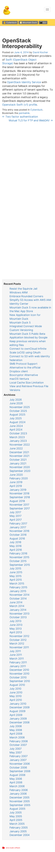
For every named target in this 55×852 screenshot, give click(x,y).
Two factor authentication (20, 116)
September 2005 (20, 805)
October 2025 (18, 410)
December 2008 (19, 722)
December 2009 (19, 707)
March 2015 (17, 583)
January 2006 (18, 793)
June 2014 (16, 602)
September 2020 (20, 470)
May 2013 (16, 628)
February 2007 (19, 756)
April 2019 (16, 485)
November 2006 (20, 763)
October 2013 (18, 617)
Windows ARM (19, 292)
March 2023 (17, 437)
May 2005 (16, 816)
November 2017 (19, 504)
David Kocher (40, 52)
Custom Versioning (21, 330)
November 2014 (19, 594)
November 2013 (19, 613)
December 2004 (20, 835)
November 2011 (19, 647)
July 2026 (16, 399)
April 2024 (16, 429)
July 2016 (15, 542)
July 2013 (15, 621)
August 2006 (17, 774)
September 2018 (20, 497)
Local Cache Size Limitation (27, 382)
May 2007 (16, 752)
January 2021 (18, 463)
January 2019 (18, 489)
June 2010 (16, 692)
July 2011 (15, 651)
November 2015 (19, 557)
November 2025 (20, 407)
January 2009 (18, 718)
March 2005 (17, 823)
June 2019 (16, 482)
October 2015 (18, 561)
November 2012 (19, 636)
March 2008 (17, 737)
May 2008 (16, 730)
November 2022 (20, 444)
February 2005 (19, 827)
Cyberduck (36, 109)
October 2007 (18, 744)
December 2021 (19, 452)
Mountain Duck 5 (20, 322)
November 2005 (20, 801)
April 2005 (16, 819)
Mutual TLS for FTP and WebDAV (31, 120)
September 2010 (20, 681)
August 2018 (17, 501)
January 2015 (18, 591)
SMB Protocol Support (23, 363)
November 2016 (19, 530)
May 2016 (16, 546)
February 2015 (18, 587)
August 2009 (17, 711)
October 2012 (18, 639)
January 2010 (18, 703)
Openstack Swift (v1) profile (19, 104)
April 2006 (16, 782)
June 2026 (16, 403)
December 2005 (19, 797)
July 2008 (16, 726)
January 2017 (18, 527)
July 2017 (15, 512)
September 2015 (20, 564)
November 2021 (19, 455)
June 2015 (16, 572)
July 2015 (15, 568)
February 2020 (19, 478)
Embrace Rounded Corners (26, 296)
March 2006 (17, 786)
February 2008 (19, 741)
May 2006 (16, 778)
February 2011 (18, 662)
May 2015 (16, 576)
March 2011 (17, 658)
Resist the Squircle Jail (23, 288)
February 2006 (19, 790)
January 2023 (18, 440)
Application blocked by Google (28, 337)
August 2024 (18, 422)
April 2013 (16, 632)
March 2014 (17, 606)
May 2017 (15, 515)
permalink (24, 113)
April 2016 (16, 549)
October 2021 (18, 459)
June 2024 (16, 425)
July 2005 (16, 812)
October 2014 (18, 598)
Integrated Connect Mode (26, 326)
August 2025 (17, 414)
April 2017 (16, 519)
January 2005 (18, 831)
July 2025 (16, 418)
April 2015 (16, 579)
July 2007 (16, 748)
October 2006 (18, 767)
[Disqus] (27, 162)
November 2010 (19, 673)
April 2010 (16, 699)
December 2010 (19, 669)
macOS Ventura (19, 378)
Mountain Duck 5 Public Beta (27, 333)
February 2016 (18, 553)
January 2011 (18, 666)
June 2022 (16, 448)
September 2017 (20, 508)
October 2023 (18, 433)
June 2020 (16, 474)
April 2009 (16, 714)
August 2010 (17, 684)
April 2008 (16, 733)
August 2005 (17, 808)
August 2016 (17, 538)
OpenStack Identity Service (24, 82)
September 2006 (20, 771)
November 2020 (20, 467)
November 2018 (19, 493)
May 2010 (16, 696)
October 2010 (18, 677)
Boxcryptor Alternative (24, 374)
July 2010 (15, 688)
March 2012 (17, 643)
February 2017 (18, 523)
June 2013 (16, 624)
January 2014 (18, 609)
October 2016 (18, 534)
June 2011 (16, 654)
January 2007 (18, 759)
